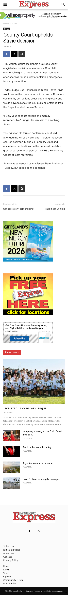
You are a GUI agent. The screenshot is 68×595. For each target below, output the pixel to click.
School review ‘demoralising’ (18, 208)
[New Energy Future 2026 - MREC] (28, 261)
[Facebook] (6, 54)
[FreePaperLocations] (28, 314)
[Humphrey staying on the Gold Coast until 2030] (11, 435)
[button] (5, 4)
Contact (7, 556)
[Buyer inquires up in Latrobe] (11, 467)
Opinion (7, 576)
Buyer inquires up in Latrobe (37, 463)
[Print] (21, 54)
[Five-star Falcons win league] (34, 381)
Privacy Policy (10, 560)
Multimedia (9, 583)
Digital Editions (11, 549)
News (14, 23)
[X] (14, 54)
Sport (6, 573)
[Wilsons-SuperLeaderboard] (34, 15)
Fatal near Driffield (55, 208)
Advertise (8, 553)
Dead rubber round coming (36, 447)
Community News (13, 580)
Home (6, 23)
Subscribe (8, 546)
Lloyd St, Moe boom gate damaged (41, 479)
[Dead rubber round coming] (11, 451)
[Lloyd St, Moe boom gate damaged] (11, 483)
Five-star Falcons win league (25, 408)
